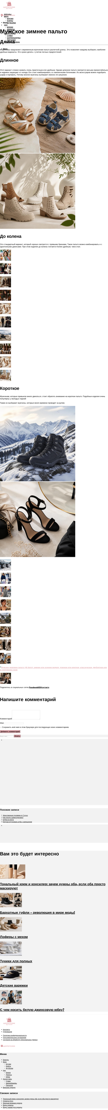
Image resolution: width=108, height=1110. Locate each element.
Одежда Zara (8, 1101)
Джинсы (9, 1075)
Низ (5, 25)
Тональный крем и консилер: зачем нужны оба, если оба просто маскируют (31, 1099)
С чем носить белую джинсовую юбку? (32, 1010)
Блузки (8, 1064)
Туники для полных (16, 961)
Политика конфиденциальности (15, 1035)
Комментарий (6, 718)
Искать (17, 736)
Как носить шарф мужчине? (13, 817)
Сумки (10, 36)
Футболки (11, 23)
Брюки (10, 27)
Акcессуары (7, 1079)
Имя (2, 723)
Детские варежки (14, 985)
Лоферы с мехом (14, 937)
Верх (5, 1062)
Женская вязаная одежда (12, 1103)
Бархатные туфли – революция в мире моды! (37, 912)
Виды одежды (8, 1105)
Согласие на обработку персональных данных (20, 1040)
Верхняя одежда (9, 1087)
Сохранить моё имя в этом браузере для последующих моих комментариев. (35, 727)
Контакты (6, 1029)
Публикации (7, 1032)
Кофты (10, 21)
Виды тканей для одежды (12, 1107)
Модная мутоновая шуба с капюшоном (17, 822)
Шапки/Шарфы (13, 38)
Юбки (8, 1077)
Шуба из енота (8, 820)
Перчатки (9, 1085)
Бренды (6, 1060)
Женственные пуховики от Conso (15, 815)
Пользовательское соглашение (14, 1037)
